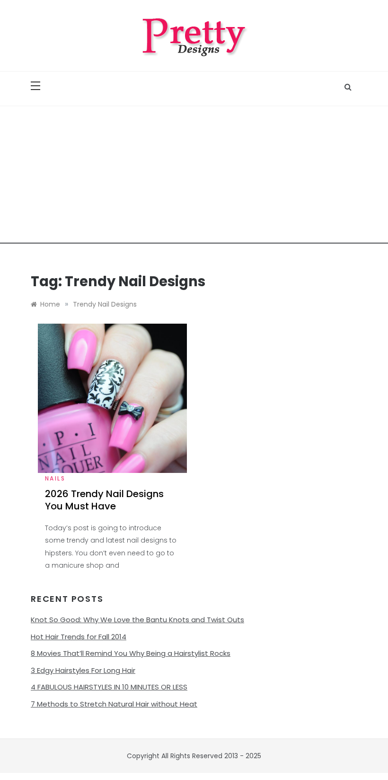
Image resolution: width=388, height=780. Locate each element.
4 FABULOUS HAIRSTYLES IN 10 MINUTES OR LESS (109, 687)
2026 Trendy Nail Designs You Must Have (104, 500)
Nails (55, 478)
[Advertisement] (194, 177)
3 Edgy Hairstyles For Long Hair (83, 670)
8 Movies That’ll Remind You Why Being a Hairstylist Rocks (130, 653)
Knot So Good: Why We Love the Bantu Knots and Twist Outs (137, 620)
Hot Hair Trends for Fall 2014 (78, 637)
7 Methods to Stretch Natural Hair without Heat (114, 704)
